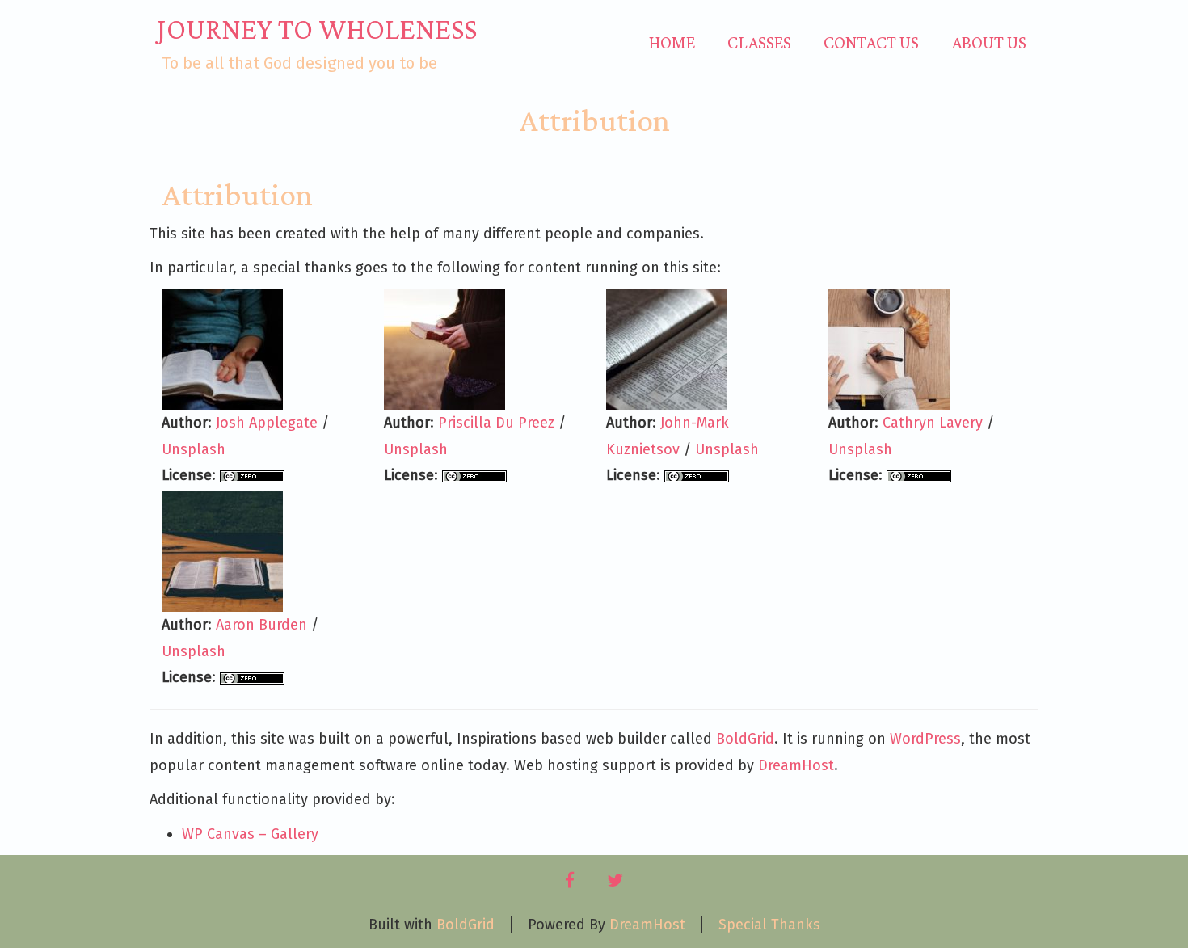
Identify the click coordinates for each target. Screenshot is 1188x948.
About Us (988, 42)
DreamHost (796, 765)
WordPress (925, 739)
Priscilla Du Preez (496, 423)
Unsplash (193, 449)
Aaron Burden (261, 625)
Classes (759, 42)
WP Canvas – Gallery (250, 834)
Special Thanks (769, 924)
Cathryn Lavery (933, 423)
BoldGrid (745, 739)
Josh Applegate (267, 423)
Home (672, 42)
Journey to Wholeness (317, 29)
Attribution (594, 120)
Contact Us (871, 42)
